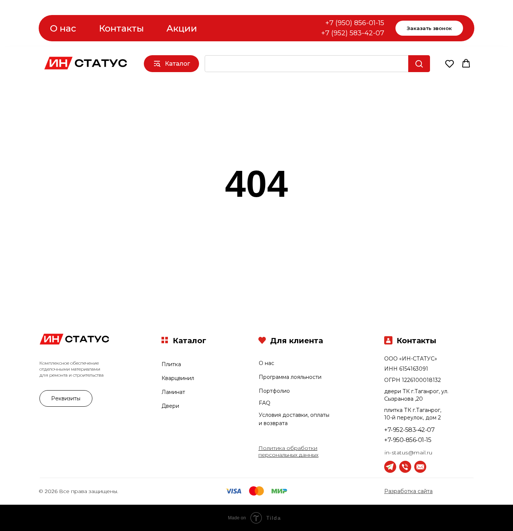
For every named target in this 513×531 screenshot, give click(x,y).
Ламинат (173, 392)
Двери (170, 406)
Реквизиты (65, 398)
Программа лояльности (290, 377)
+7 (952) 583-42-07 (352, 33)
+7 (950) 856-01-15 (354, 23)
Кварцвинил (177, 378)
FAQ (264, 403)
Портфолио (274, 391)
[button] (449, 63)
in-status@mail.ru (409, 452)
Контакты (121, 28)
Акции (181, 28)
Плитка (171, 364)
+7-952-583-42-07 (409, 429)
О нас (63, 28)
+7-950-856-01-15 (407, 440)
